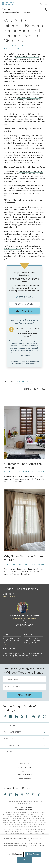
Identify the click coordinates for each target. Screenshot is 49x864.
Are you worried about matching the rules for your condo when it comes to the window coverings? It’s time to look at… (23, 571)
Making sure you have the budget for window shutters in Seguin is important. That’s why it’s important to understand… (24, 479)
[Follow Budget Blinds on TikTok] (38, 794)
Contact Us (10, 725)
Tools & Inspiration (14, 745)
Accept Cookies (24, 860)
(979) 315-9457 (45, 9)
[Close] (46, 838)
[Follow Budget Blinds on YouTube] (33, 716)
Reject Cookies (33, 854)
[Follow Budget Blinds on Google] (10, 716)
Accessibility (24, 771)
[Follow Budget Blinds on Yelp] (21, 716)
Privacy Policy (24, 355)
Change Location (8, 597)
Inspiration (23, 381)
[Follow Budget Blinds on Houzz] (16, 716)
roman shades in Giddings (27, 56)
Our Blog (8, 751)
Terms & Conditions (24, 767)
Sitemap (24, 760)
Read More (9, 645)
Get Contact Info (23, 12)
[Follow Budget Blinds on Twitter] (44, 716)
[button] (9, 12)
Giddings (7, 9)
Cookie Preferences (24, 779)
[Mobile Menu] (46, 4)
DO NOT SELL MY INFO (24, 775)
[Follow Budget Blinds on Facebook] (5, 716)
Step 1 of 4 (26, 297)
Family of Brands (12, 732)
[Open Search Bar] (41, 4)
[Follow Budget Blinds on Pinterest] (38, 716)
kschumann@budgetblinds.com (24, 618)
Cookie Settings (15, 854)
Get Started (24, 311)
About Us (8, 738)
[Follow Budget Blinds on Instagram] (27, 716)
